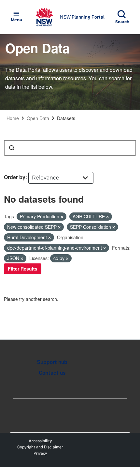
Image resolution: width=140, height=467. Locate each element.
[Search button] (12, 148)
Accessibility (40, 441)
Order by (14, 177)
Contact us (52, 373)
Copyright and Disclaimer (40, 447)
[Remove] (62, 216)
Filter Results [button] (22, 268)
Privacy (40, 453)
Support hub (52, 362)
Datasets (66, 118)
